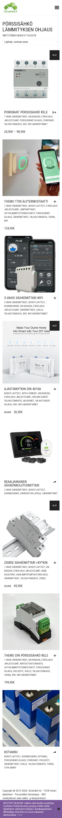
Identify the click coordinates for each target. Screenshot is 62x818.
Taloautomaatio (13, 124)
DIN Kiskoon (34, 116)
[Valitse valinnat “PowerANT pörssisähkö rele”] (55, 112)
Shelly (39, 310)
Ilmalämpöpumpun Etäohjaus (32, 574)
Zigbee (42, 578)
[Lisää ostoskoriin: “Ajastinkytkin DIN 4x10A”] (56, 389)
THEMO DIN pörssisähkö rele (26, 655)
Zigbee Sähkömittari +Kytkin (26, 563)
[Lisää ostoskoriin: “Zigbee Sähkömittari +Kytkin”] (56, 562)
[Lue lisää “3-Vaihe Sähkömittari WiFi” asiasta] (56, 298)
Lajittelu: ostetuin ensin (16, 41)
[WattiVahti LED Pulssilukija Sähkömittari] (55, 482)
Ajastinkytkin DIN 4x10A (22, 389)
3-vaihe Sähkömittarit (15, 302)
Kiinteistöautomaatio (31, 663)
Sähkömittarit (20, 217)
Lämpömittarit (27, 209)
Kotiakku (11, 752)
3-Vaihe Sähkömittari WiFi (23, 298)
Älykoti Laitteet (36, 206)
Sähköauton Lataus (30, 493)
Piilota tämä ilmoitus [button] (58, 809)
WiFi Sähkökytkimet (38, 124)
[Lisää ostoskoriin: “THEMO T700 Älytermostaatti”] (56, 201)
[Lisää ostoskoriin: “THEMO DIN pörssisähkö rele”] (56, 655)
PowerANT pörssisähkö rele (26, 112)
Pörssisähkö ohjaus (31, 120)
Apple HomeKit (29, 393)
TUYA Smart (10, 767)
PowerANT (48, 120)
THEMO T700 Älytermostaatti (26, 201)
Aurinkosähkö (11, 306)
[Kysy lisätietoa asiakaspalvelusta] (55, 752)
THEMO (51, 217)
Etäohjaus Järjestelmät (17, 397)
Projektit (18, 671)
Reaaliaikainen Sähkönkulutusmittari (21, 483)
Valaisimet (28, 400)
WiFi (25, 124)
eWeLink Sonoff (40, 397)
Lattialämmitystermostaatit (19, 213)
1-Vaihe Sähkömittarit (15, 116)
